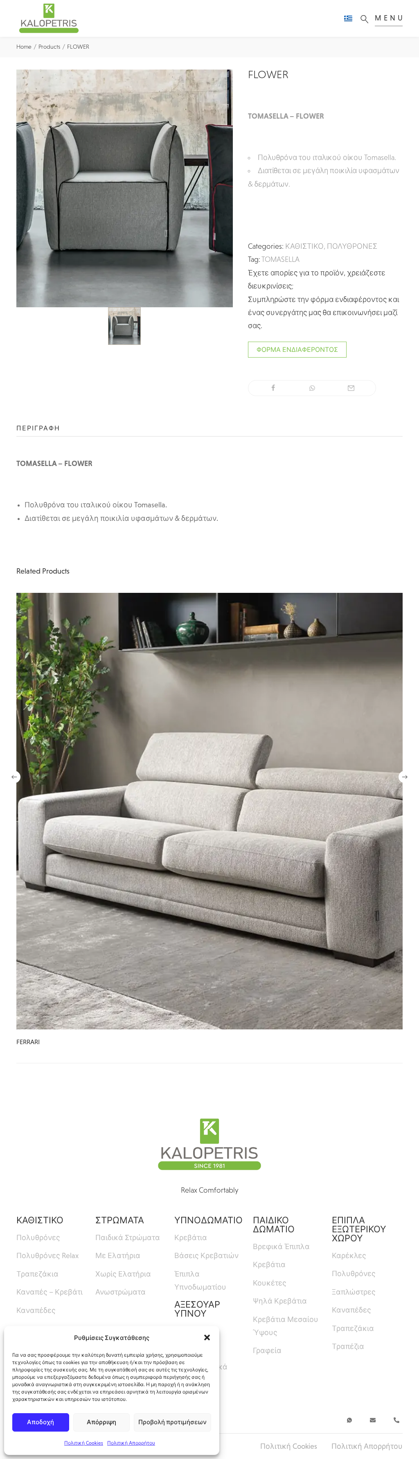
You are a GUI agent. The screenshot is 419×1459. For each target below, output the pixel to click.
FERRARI (28, 1041)
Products (49, 46)
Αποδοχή (40, 1421)
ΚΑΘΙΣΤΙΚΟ (304, 246)
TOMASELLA (280, 259)
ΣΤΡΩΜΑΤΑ (119, 1220)
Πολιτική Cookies (83, 1443)
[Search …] (366, 18)
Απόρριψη (101, 1421)
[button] (207, 1337)
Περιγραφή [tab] (38, 428)
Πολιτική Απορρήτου (131, 1443)
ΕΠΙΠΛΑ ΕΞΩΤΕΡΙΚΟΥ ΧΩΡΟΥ (359, 1229)
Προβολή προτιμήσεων (172, 1421)
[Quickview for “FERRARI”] (209, 811)
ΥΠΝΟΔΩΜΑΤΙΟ (208, 1220)
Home (24, 46)
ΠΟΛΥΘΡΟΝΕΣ (352, 246)
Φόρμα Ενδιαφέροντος (297, 349)
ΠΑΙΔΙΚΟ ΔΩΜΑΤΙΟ (274, 1224)
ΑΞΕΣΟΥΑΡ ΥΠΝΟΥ (197, 1309)
